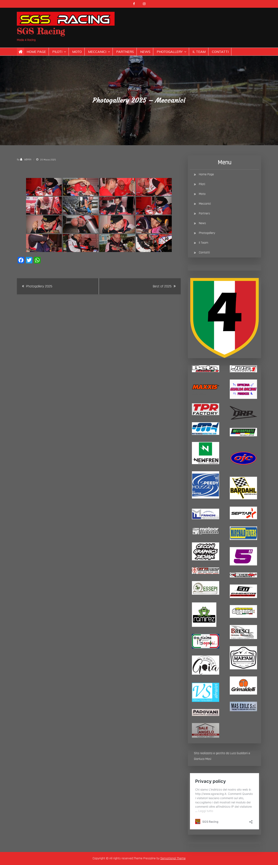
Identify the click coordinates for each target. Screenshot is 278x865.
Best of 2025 (162, 286)
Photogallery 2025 (39, 286)
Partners (125, 52)
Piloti (57, 52)
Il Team (199, 52)
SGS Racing (41, 31)
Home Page (36, 52)
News (145, 52)
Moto (77, 52)
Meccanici (97, 52)
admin (27, 159)
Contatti (220, 52)
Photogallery (170, 52)
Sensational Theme (173, 858)
